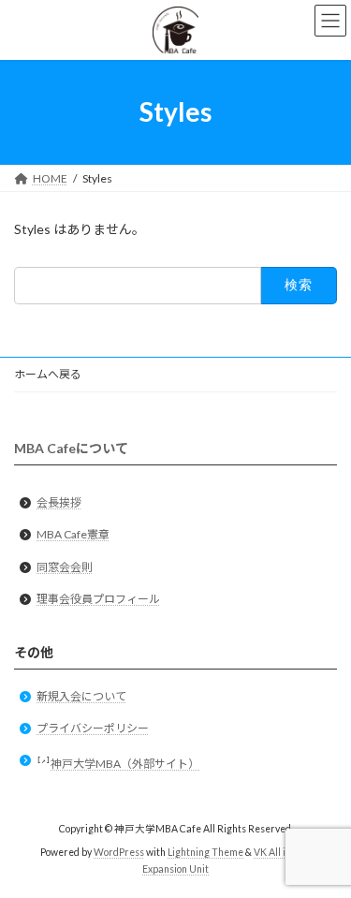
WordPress (119, 852)
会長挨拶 (59, 502)
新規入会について (81, 696)
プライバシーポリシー (93, 728)
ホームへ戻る (47, 374)
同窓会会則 (65, 567)
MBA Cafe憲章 (73, 534)
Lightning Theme (205, 852)
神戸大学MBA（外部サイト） (125, 764)
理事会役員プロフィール (98, 599)
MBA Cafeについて (71, 449)
